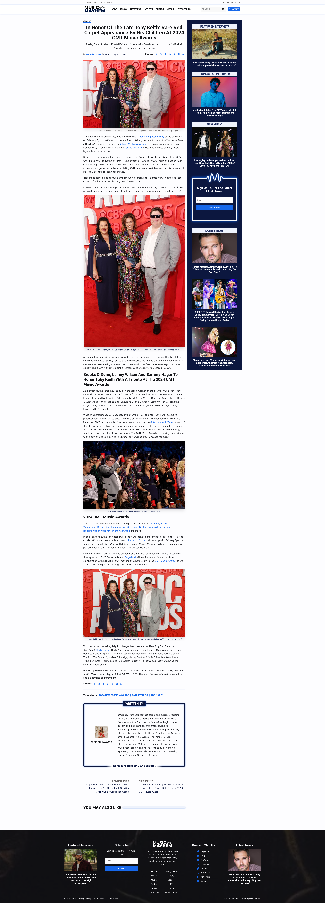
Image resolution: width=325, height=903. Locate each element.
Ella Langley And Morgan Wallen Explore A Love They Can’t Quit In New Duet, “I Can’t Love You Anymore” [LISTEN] (214, 163)
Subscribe (214, 207)
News (114, 9)
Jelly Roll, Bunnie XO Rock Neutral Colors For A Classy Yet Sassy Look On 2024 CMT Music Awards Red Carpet (107, 788)
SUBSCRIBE (234, 9)
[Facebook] (220, 2)
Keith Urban (103, 527)
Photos (160, 9)
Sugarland (130, 557)
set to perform (134, 147)
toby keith (157, 695)
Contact (108, 2)
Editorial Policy (70, 899)
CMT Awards (140, 695)
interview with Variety (163, 422)
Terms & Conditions (99, 899)
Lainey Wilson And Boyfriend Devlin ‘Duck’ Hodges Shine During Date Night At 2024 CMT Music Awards (161, 788)
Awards (87, 21)
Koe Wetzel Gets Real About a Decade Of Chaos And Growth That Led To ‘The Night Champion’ (81, 879)
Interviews (135, 9)
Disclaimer (113, 899)
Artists (148, 9)
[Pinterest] (179, 54)
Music (123, 9)
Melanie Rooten (101, 742)
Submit (122, 868)
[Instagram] (231, 2)
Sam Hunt (132, 527)
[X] (161, 54)
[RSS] (239, 2)
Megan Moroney (101, 530)
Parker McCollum (137, 540)
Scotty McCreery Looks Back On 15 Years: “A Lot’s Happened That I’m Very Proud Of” (214, 64)
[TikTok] (235, 2)
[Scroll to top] (318, 898)
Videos (170, 9)
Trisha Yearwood (121, 530)
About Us (88, 2)
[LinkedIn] (170, 54)
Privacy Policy (84, 899)
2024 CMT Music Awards (133, 144)
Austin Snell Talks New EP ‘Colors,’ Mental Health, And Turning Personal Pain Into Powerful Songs (214, 113)
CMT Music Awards (165, 561)
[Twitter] (224, 2)
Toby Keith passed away (151, 136)
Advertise (98, 2)
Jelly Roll (154, 523)
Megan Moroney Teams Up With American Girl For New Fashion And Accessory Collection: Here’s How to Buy (214, 363)
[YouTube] (228, 2)
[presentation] (214, 44)
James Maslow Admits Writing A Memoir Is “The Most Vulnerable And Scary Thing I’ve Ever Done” (214, 269)
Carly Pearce (103, 650)
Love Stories (184, 9)
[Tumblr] (165, 54)
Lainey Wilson (118, 527)
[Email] (183, 54)
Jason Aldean (154, 527)
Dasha (142, 527)
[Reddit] (174, 54)
